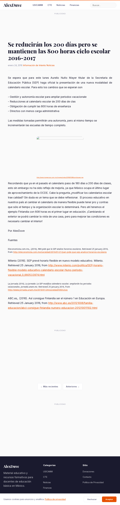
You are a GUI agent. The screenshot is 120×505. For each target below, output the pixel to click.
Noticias (60, 5)
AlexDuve (13, 5)
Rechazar (92, 499)
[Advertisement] (60, 22)
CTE (50, 5)
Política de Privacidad (93, 482)
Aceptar (109, 499)
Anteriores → (72, 386)
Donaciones (88, 471)
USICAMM (38, 5)
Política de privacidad (55, 499)
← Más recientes (49, 386)
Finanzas (74, 5)
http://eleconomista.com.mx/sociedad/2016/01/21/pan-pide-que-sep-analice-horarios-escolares (60, 252)
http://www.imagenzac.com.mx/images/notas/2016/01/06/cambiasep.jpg (60, 177)
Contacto (87, 477)
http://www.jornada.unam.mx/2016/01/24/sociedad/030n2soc (38, 289)
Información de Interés (34, 65)
